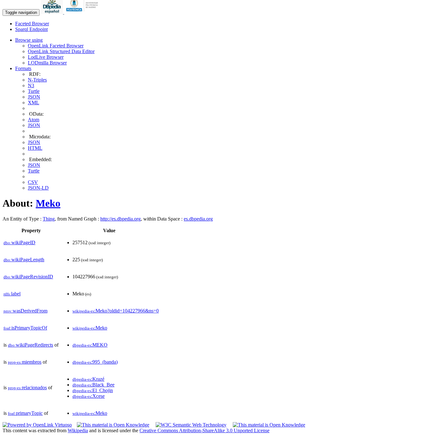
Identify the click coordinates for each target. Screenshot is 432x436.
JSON (34, 97)
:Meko (89, 327)
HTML (35, 148)
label (12, 293)
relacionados (27, 387)
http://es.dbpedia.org (120, 218)
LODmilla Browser (47, 62)
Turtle (34, 91)
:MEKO (90, 345)
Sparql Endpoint (31, 29)
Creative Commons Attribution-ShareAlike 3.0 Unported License (204, 430)
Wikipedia (78, 430)
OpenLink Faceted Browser (55, 45)
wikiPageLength (23, 259)
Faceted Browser (32, 23)
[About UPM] (83, 12)
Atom (33, 119)
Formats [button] (23, 68)
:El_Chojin (92, 390)
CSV (33, 182)
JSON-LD (38, 188)
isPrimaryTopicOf (25, 327)
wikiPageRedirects (30, 345)
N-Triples (37, 79)
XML (33, 102)
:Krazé (88, 379)
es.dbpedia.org (198, 218)
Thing (49, 218)
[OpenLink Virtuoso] (37, 424)
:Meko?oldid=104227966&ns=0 (115, 310)
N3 (31, 85)
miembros (24, 362)
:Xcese (88, 396)
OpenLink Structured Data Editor (61, 51)
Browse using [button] (29, 40)
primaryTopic (25, 413)
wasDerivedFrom (25, 310)
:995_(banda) (95, 362)
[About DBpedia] (52, 12)
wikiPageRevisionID (28, 276)
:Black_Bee (93, 384)
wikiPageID (19, 242)
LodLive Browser (46, 57)
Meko (48, 203)
